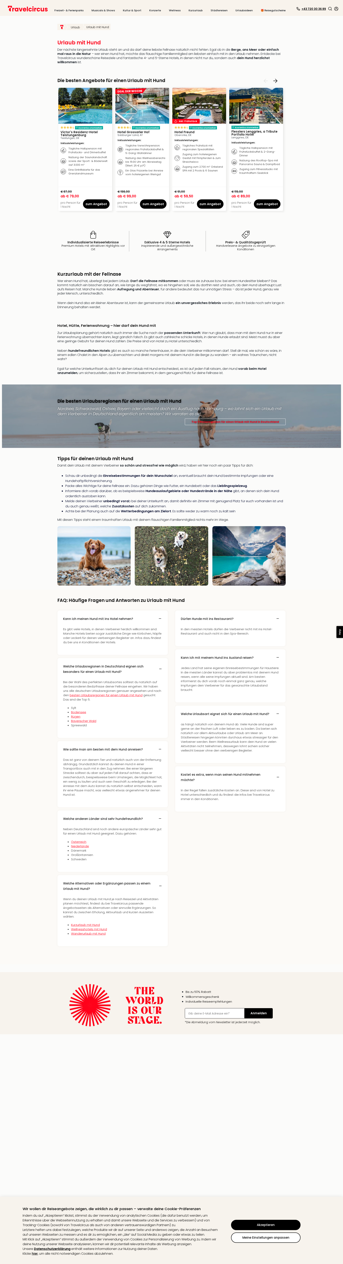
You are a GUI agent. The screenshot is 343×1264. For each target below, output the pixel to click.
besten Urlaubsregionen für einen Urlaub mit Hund (106, 695)
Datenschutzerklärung (52, 1249)
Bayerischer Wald (83, 721)
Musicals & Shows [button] (103, 10)
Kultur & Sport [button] (132, 10)
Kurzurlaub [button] (196, 10)
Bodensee (78, 712)
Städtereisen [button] (219, 10)
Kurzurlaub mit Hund (85, 925)
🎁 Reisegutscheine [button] (273, 10)
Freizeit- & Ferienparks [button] (69, 10)
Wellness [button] (175, 10)
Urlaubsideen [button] (244, 10)
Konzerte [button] (155, 10)
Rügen (75, 716)
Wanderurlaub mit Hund (88, 933)
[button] (330, 9)
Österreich (78, 842)
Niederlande (80, 846)
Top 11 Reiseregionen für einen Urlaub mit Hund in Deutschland (235, 422)
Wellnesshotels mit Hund (89, 929)
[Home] (61, 27)
